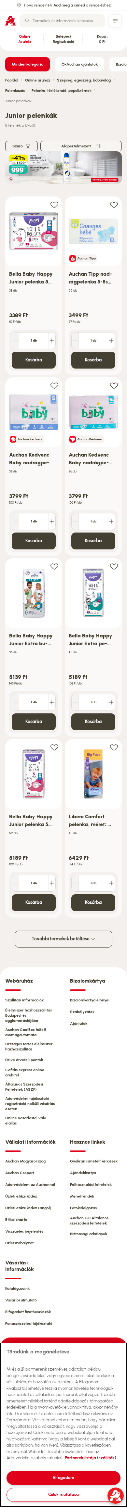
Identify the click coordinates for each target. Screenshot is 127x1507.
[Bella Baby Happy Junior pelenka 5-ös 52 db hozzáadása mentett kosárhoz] (54, 747)
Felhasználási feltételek (91, 1184)
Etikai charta (16, 1219)
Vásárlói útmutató (21, 1300)
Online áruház (37, 80)
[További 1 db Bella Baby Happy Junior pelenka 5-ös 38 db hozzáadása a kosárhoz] (51, 341)
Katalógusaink (17, 1288)
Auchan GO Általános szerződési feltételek (89, 1220)
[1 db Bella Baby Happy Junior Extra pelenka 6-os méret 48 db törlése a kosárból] (75, 702)
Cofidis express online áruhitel (24, 1072)
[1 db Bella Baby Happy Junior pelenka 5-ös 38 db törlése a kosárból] (15, 341)
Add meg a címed (69, 5)
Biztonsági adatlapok (88, 1234)
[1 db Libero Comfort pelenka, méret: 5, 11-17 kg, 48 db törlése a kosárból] (75, 883)
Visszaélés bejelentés (24, 1231)
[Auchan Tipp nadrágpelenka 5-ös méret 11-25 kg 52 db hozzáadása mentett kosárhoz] (114, 204)
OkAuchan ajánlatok (80, 64)
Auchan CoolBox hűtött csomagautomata (25, 1032)
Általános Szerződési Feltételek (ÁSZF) (24, 1087)
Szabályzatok (82, 1012)
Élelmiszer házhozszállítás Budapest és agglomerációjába (28, 1015)
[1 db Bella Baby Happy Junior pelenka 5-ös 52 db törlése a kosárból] (15, 883)
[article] (33, 286)
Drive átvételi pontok (24, 1060)
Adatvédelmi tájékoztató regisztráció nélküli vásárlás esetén (30, 1103)
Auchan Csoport (19, 1173)
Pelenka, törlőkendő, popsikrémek (62, 90)
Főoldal (11, 80)
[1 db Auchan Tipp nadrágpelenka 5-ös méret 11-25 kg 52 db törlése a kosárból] (75, 341)
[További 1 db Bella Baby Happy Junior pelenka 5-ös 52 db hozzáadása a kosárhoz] (51, 883)
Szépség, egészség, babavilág (84, 80)
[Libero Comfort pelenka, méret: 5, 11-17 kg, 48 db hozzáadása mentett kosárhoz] (114, 747)
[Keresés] (27, 21)
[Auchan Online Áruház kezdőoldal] (10, 21)
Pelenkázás (15, 90)
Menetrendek (82, 1196)
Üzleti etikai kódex (21, 1196)
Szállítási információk (24, 1000)
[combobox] (62, 20)
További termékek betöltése (61, 939)
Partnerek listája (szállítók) (90, 1457)
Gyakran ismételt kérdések (94, 1161)
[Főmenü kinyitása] (115, 20)
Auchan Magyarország (25, 1161)
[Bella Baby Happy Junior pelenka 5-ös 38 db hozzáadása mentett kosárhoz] (54, 204)
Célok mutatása (63, 1494)
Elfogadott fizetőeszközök (28, 1312)
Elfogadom (63, 1477)
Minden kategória (27, 64)
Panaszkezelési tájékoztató (28, 1323)
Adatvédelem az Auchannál (30, 1184)
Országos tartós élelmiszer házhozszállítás (29, 1046)
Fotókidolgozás (83, 1208)
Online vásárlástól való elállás (25, 1120)
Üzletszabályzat (19, 1243)
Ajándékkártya (83, 1173)
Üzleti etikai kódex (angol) (28, 1208)
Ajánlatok (78, 1023)
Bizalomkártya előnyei (89, 1000)
